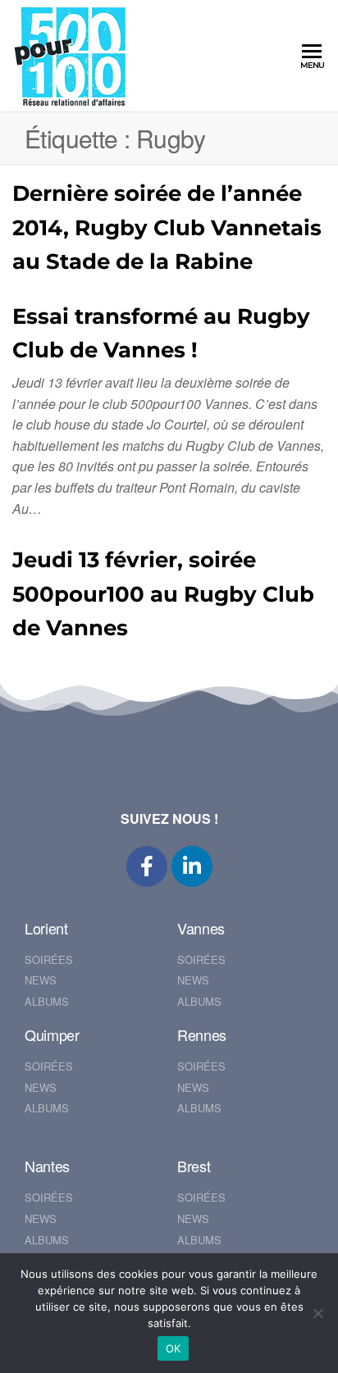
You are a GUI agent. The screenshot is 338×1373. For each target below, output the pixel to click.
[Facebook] (146, 866)
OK (173, 1348)
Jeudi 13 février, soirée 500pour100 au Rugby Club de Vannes (163, 594)
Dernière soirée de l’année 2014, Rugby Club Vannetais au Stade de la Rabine (167, 227)
